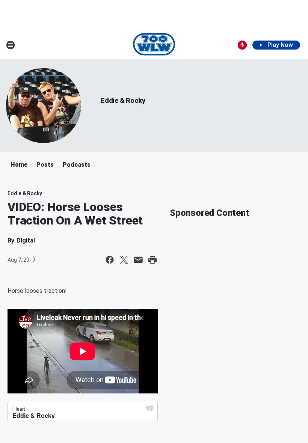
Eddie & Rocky (123, 100)
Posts (45, 164)
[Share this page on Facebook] (109, 260)
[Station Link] (154, 45)
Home (19, 164)
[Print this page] (152, 260)
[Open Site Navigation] (10, 45)
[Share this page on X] (124, 260)
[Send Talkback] (242, 45)
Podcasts (77, 164)
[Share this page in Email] (138, 260)
